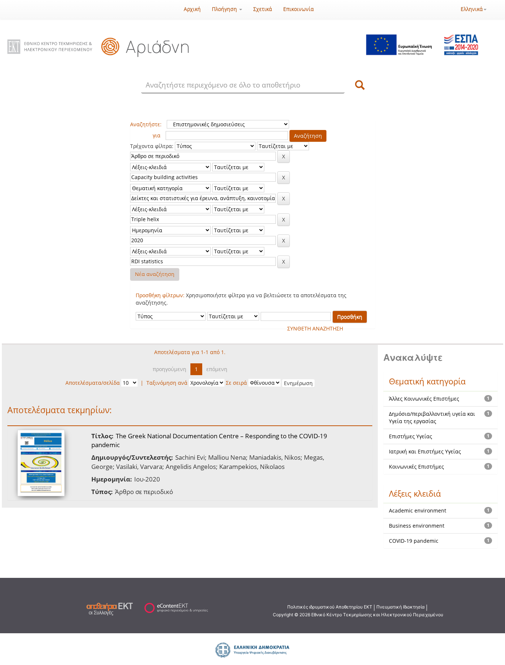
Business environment (416, 525)
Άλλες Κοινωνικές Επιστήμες (424, 398)
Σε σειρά (236, 382)
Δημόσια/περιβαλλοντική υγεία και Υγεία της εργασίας (432, 417)
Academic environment (417, 510)
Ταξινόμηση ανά (166, 382)
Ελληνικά (472, 9)
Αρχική (192, 9)
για (156, 135)
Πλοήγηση (225, 9)
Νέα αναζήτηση (154, 274)
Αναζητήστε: (146, 124)
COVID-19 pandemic (413, 540)
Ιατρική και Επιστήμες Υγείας (425, 451)
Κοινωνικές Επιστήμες (416, 466)
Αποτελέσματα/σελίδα (92, 382)
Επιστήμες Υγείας (410, 436)
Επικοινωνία (298, 9)
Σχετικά (262, 9)
